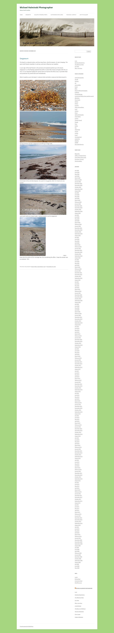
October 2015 (78, 410)
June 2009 (77, 549)
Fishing (76, 101)
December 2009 (78, 540)
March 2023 (77, 244)
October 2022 (78, 254)
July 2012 (77, 482)
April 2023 (77, 243)
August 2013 (77, 458)
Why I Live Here (78, 68)
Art (75, 83)
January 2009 (78, 555)
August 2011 (77, 503)
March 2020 (77, 311)
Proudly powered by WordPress (26, 626)
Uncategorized (78, 137)
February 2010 (78, 536)
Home (21, 14)
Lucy (76, 61)
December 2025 (78, 183)
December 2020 (78, 295)
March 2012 (77, 490)
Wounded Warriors (79, 144)
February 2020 (78, 313)
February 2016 (78, 402)
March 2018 (77, 356)
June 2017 (77, 373)
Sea (44, 266)
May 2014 (77, 441)
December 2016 (78, 384)
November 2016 (78, 386)
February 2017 (78, 380)
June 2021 (77, 283)
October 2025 (78, 187)
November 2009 (78, 542)
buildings (77, 92)
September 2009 (78, 543)
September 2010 (78, 523)
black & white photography (81, 90)
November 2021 (78, 274)
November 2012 (78, 475)
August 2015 (77, 413)
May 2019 (77, 330)
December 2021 (78, 272)
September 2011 (78, 501)
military (76, 111)
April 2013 (77, 465)
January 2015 (78, 426)
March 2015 (77, 423)
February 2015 (78, 425)
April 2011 (77, 510)
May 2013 (77, 464)
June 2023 (77, 239)
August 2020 (77, 302)
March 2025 (77, 200)
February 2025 (78, 202)
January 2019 (78, 337)
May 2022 (77, 263)
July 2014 (77, 438)
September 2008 (78, 560)
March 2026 (77, 178)
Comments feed (78, 581)
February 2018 (78, 358)
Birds (35, 266)
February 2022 (78, 269)
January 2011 (78, 516)
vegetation (77, 139)
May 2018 (77, 352)
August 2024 (77, 213)
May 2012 (77, 486)
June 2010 (77, 529)
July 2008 (77, 564)
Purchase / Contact (71, 14)
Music (76, 113)
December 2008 (78, 556)
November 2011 (78, 497)
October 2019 (78, 321)
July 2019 (77, 326)
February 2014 (78, 447)
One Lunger (77, 614)
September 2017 (78, 367)
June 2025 (77, 194)
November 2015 (78, 408)
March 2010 (77, 534)
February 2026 (78, 179)
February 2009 (78, 553)
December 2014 (78, 428)
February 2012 (78, 491)
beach (32, 266)
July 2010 (77, 527)
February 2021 (78, 291)
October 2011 (78, 499)
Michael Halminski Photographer (36, 7)
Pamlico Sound (78, 120)
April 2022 (77, 265)
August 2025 (77, 191)
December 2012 (78, 473)
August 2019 (77, 324)
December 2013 (78, 451)
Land (76, 109)
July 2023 (77, 237)
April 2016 (77, 399)
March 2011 (77, 512)
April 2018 (77, 354)
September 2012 (78, 478)
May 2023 (77, 241)
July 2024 (77, 215)
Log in (76, 577)
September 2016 (78, 389)
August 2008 (77, 562)
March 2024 (77, 222)
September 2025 (78, 189)
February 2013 (78, 469)
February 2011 (78, 514)
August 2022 (77, 257)
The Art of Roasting (79, 611)
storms (76, 131)
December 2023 (78, 228)
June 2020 (77, 306)
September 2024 (78, 211)
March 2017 (77, 378)
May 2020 (77, 308)
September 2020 (78, 300)
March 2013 (77, 467)
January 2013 (78, 471)
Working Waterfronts (80, 62)
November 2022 (78, 252)
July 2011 (77, 504)
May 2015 (77, 419)
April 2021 (77, 287)
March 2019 (77, 334)
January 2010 (78, 538)
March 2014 (77, 445)
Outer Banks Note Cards (57, 14)
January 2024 (78, 226)
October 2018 (78, 343)
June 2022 (77, 261)
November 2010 (78, 519)
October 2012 (78, 477)
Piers (76, 124)
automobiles (78, 85)
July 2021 (77, 282)
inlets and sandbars (79, 107)
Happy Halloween (79, 617)
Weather (77, 140)
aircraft (76, 79)
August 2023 (77, 235)
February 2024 (78, 224)
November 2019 (78, 319)
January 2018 (78, 360)
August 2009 (77, 545)
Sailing (76, 126)
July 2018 (77, 348)
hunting (76, 105)
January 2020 (78, 315)
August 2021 (77, 280)
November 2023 (78, 230)
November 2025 (78, 185)
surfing (76, 133)
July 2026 (77, 170)
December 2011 (78, 495)
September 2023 (78, 233)
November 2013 (78, 452)
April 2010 (77, 532)
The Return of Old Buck (80, 608)
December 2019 (78, 317)
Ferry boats (77, 100)
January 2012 (78, 493)
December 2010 (78, 517)
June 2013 (77, 462)
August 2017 (77, 369)
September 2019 (78, 322)
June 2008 (77, 566)
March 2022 (77, 267)
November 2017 (78, 363)
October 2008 (78, 558)
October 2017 (78, 365)
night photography (79, 114)
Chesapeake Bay (78, 94)
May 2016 (77, 397)
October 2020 (78, 298)
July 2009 (77, 547)
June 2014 (77, 439)
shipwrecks (77, 129)
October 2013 (78, 454)
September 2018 (78, 345)
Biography (28, 14)
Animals (76, 81)
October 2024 (78, 209)
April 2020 (77, 309)
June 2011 (77, 506)
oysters (76, 118)
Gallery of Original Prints (40, 14)
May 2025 (77, 196)
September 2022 (78, 256)
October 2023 (78, 231)
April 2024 (77, 220)
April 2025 (77, 198)
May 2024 (77, 218)
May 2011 (77, 508)
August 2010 (77, 525)
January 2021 (78, 293)
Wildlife (76, 142)
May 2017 (77, 374)
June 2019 (77, 328)
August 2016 (77, 391)
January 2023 (78, 248)
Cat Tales (77, 66)
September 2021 (78, 278)
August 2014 (77, 436)
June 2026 (77, 172)
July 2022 (77, 259)
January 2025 (78, 204)
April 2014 (77, 443)
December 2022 (78, 250)
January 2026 (78, 181)
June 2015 (77, 417)
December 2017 (78, 361)
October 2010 (78, 521)
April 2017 (77, 376)
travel (76, 135)
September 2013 (78, 456)
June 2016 (77, 395)
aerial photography (79, 77)
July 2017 (77, 371)
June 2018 (77, 350)
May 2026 (77, 174)
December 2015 (78, 406)
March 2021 (77, 289)
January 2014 (78, 449)
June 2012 (77, 484)
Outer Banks (40, 266)
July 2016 (77, 393)
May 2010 (77, 530)
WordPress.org (78, 582)
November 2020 (78, 296)
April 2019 (77, 332)
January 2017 (78, 382)
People (76, 122)
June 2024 (77, 217)
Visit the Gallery (84, 14)
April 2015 (77, 421)
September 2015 (78, 412)
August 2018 (77, 347)
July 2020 (77, 304)
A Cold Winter (78, 606)
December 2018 (78, 339)
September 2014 (78, 434)
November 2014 (78, 430)
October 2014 (78, 432)
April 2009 (77, 551)
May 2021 (77, 285)
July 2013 (77, 460)
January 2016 (78, 404)
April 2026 (77, 176)
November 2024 (78, 207)
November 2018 (78, 341)
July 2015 (77, 415)
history (76, 103)
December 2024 (78, 205)
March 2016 (77, 400)
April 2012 (77, 488)
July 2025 (77, 192)
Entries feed (77, 579)
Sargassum (24, 58)
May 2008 (77, 568)
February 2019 (78, 335)
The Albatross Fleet (79, 64)
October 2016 (78, 387)
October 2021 (78, 276)
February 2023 (78, 246)
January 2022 (78, 270)
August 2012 (77, 480)
